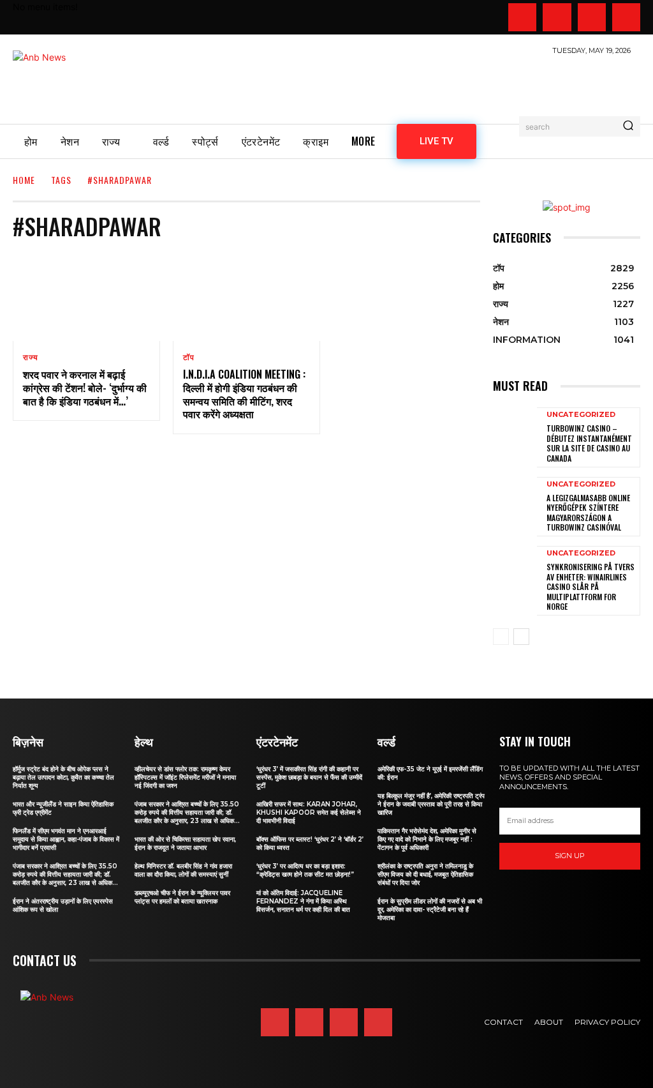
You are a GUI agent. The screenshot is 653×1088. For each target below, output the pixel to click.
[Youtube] (626, 17)
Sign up (570, 855)
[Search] (628, 126)
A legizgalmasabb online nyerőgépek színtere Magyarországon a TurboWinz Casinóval (588, 512)
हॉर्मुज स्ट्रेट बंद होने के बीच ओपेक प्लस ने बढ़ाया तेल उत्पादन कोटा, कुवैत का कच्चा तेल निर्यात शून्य (63, 777)
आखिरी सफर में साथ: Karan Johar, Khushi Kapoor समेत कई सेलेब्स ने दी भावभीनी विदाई (308, 812)
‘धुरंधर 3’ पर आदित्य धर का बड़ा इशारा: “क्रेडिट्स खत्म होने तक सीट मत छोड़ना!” (305, 870)
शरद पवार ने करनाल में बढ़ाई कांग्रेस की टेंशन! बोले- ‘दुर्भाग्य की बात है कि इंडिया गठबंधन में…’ (85, 387)
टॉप (188, 357)
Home (24, 179)
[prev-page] (501, 636)
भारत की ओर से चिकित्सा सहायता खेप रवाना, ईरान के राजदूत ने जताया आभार (185, 843)
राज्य (30, 357)
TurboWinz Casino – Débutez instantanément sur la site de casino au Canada (589, 443)
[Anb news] (76, 82)
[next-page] (521, 636)
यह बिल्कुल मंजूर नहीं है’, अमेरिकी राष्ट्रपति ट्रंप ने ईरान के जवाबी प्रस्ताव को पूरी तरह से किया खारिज (431, 804)
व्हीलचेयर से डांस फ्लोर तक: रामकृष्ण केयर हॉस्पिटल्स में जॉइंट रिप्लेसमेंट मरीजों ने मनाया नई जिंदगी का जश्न (185, 777)
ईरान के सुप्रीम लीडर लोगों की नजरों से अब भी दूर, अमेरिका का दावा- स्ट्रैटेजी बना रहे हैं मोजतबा (430, 909)
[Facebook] (522, 17)
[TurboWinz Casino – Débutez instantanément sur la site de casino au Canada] (515, 436)
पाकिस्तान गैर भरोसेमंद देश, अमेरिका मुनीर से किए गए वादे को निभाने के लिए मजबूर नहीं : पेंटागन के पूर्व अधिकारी (427, 839)
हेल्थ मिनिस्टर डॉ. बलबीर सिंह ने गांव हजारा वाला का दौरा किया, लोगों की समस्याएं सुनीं (183, 870)
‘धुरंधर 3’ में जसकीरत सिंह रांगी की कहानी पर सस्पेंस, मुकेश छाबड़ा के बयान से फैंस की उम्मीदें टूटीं (309, 777)
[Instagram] (557, 17)
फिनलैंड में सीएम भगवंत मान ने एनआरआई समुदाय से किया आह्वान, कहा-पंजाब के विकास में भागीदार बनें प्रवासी (66, 839)
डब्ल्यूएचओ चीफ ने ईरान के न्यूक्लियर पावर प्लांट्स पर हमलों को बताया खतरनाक (182, 897)
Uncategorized (581, 414)
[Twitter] (592, 17)
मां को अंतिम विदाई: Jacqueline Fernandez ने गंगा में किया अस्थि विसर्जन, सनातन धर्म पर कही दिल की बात (303, 901)
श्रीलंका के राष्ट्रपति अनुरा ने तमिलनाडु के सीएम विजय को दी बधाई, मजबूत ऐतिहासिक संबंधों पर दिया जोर (425, 874)
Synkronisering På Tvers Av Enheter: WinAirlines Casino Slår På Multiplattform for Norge (591, 586)
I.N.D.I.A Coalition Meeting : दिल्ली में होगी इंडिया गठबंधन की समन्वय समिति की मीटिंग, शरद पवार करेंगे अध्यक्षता (244, 393)
